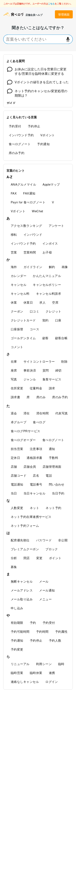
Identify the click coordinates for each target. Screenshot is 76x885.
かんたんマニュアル (47, 276)
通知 (52, 449)
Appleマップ (51, 184)
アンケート (56, 225)
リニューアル (20, 664)
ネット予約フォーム (25, 525)
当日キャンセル (34, 493)
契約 (45, 320)
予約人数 (55, 640)
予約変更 (17, 649)
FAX (14, 193)
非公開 (62, 540)
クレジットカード (23, 320)
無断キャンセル (22, 581)
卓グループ (18, 422)
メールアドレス (22, 590)
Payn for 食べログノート (28, 202)
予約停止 (34, 126)
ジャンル (30, 379)
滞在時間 (42, 413)
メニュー (45, 599)
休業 (14, 302)
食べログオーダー (23, 440)
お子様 (47, 252)
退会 (14, 413)
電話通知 (17, 484)
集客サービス (52, 379)
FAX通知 (29, 193)
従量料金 (36, 388)
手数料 (53, 457)
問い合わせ (56, 484)
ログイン (51, 681)
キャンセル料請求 (48, 293)
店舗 (14, 466)
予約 (33, 622)
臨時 (61, 664)
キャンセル (18, 284)
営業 (14, 252)
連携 (52, 673)
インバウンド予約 (21, 135)
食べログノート (20, 144)
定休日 (15, 457)
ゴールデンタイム (23, 338)
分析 (14, 558)
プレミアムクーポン (25, 549)
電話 (49, 475)
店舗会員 (30, 466)
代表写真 (61, 413)
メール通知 (47, 590)
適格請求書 (34, 457)
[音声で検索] (68, 39)
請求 (52, 388)
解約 (52, 267)
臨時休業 (36, 673)
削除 (64, 361)
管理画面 (64, 14)
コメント (17, 347)
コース (34, 329)
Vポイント (47, 135)
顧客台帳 (61, 338)
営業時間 (30, 252)
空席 (55, 302)
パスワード (44, 540)
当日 (14, 493)
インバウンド (33, 234)
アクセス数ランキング (26, 225)
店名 (36, 475)
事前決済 (30, 370)
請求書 (15, 397)
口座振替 (17, 329)
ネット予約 (53, 508)
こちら (51, 3)
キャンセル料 (20, 293)
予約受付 (15, 126)
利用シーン (44, 664)
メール (43, 581)
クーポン (17, 311)
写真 (14, 379)
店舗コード (18, 475)
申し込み (17, 608)
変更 (39, 558)
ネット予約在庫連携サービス (31, 516)
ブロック (51, 549)
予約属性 (61, 631)
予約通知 (43, 144)
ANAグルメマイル (23, 184)
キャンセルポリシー (47, 284)
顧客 (45, 338)
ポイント (55, 558)
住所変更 (17, 388)
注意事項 (36, 449)
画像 (65, 267)
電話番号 (36, 484)
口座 (58, 320)
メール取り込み (22, 599)
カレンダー (18, 276)
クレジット (53, 311)
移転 (14, 234)
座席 (14, 370)
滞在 (27, 413)
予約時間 (42, 631)
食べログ (39, 422)
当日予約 (58, 493)
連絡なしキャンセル (25, 681)
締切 (58, 370)
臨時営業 (17, 673)
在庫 (14, 361)
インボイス (50, 243)
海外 (14, 267)
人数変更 (17, 508)
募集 (14, 567)
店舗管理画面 (52, 466)
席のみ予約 (16, 153)
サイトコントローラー (39, 361)
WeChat (37, 211)
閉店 (27, 558)
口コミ (34, 311)
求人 (42, 302)
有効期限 (17, 622)
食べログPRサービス (25, 431)
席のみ (41, 397)
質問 (46, 370)
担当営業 (17, 449)
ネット (34, 508)
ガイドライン (33, 267)
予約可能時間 (20, 631)
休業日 (28, 302)
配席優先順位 (20, 540)
